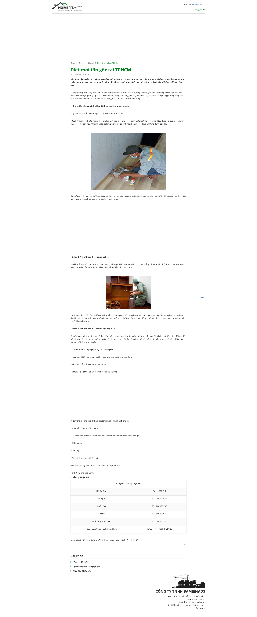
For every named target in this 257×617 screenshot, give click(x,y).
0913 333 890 (197, 4)
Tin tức (200, 10)
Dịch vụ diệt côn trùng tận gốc (86, 566)
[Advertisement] (128, 40)
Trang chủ (75, 63)
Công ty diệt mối (87, 63)
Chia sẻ (202, 297)
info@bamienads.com (195, 602)
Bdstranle (200, 608)
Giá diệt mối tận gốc (82, 571)
